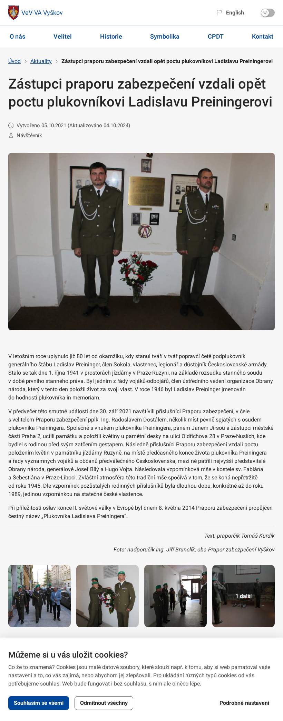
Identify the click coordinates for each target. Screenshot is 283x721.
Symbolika (164, 36)
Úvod (14, 61)
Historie (111, 36)
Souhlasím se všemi (39, 703)
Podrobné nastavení (244, 703)
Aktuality (41, 61)
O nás (17, 36)
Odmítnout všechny (104, 703)
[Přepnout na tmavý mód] (268, 13)
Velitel (62, 36)
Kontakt (262, 36)
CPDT (216, 36)
